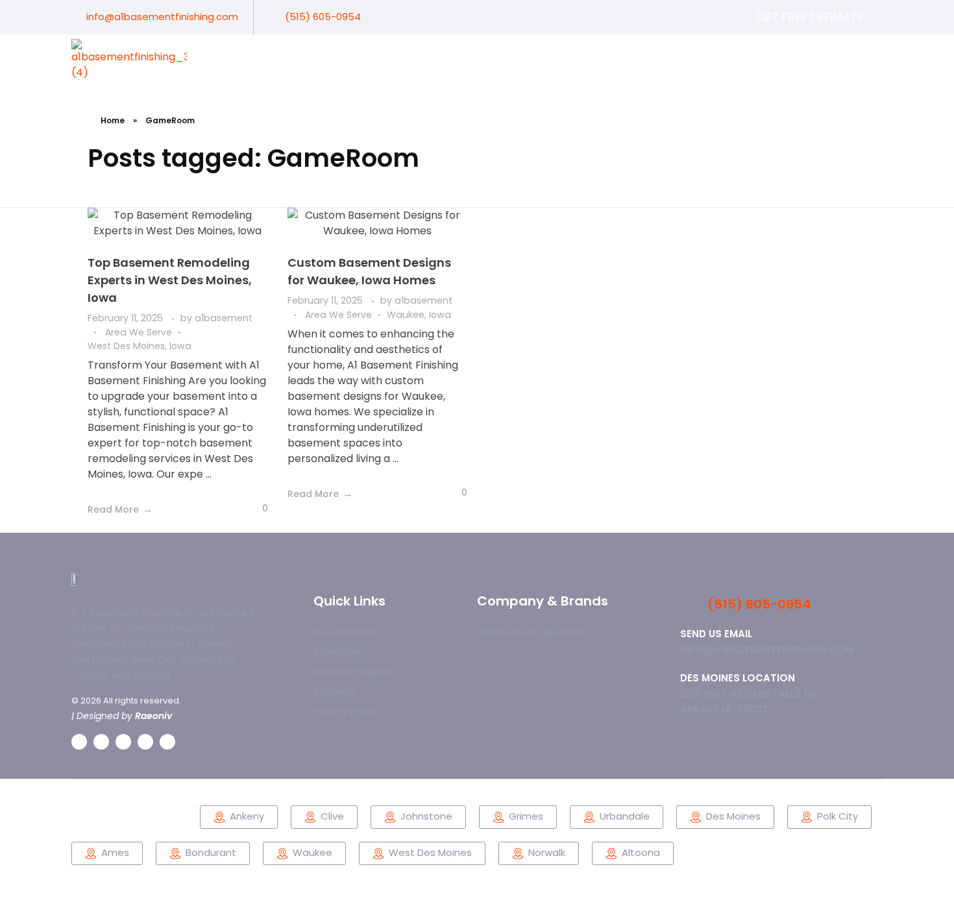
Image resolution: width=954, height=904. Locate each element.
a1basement (223, 318)
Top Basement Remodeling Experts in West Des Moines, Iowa (170, 280)
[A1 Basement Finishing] (132, 60)
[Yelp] (877, 58)
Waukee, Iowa (419, 314)
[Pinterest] (853, 58)
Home (113, 120)
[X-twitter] (830, 58)
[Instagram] (807, 58)
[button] (633, 853)
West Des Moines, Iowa (139, 345)
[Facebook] (783, 58)
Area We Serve (138, 332)
